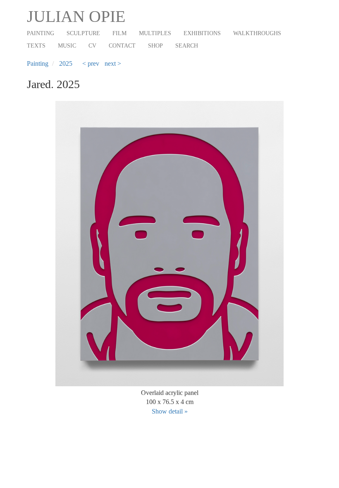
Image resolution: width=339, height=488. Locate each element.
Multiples (155, 33)
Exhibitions (202, 33)
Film (119, 33)
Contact (122, 46)
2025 (65, 63)
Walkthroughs (257, 33)
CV (92, 46)
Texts (36, 46)
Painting (40, 33)
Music (67, 46)
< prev (90, 63)
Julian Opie (76, 16)
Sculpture (83, 33)
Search (186, 46)
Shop (155, 46)
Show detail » (170, 411)
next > (113, 63)
